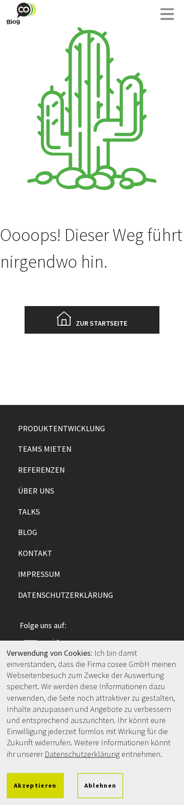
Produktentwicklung (61, 428)
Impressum (39, 574)
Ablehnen (100, 785)
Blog (27, 532)
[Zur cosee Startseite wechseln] (21, 13)
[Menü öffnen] (167, 15)
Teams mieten (44, 449)
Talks (29, 512)
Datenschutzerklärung (65, 595)
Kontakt (35, 553)
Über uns (36, 491)
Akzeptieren (35, 785)
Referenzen (41, 470)
